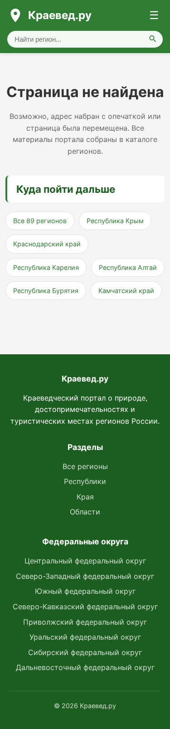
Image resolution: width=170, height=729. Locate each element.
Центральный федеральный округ (85, 560)
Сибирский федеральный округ (85, 652)
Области (85, 511)
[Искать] (152, 39)
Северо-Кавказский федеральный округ (85, 606)
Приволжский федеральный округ (85, 621)
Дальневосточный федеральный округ (85, 667)
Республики (85, 481)
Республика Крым (115, 221)
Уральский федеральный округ (85, 636)
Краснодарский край (47, 244)
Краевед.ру (60, 15)
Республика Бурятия (45, 290)
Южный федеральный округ (85, 591)
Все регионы (85, 466)
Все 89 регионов (40, 221)
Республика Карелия (46, 267)
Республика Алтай (128, 267)
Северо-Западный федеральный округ (85, 576)
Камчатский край (126, 290)
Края (85, 496)
